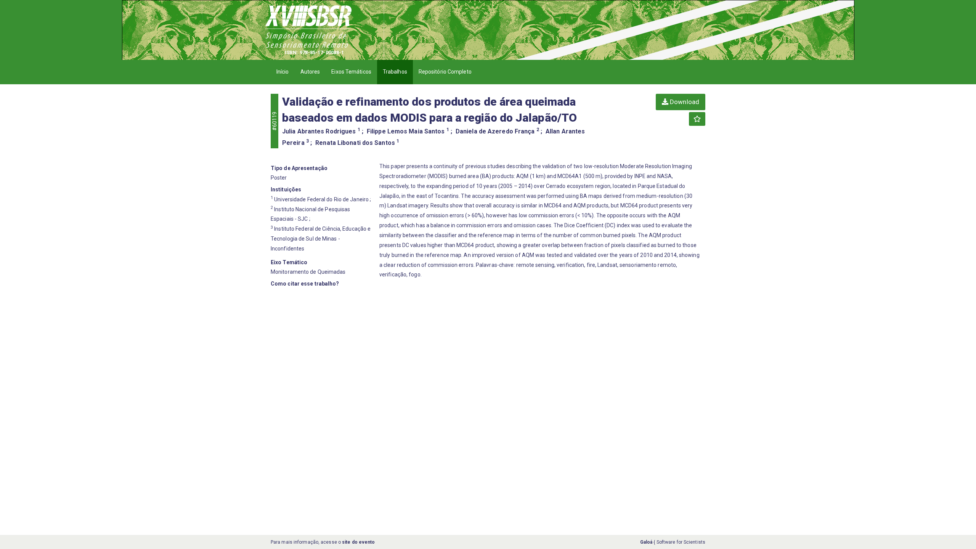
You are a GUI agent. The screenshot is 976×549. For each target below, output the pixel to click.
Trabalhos (395, 72)
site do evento (358, 542)
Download (683, 102)
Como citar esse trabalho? (305, 284)
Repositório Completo (445, 72)
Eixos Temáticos (351, 72)
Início (282, 72)
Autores (310, 72)
